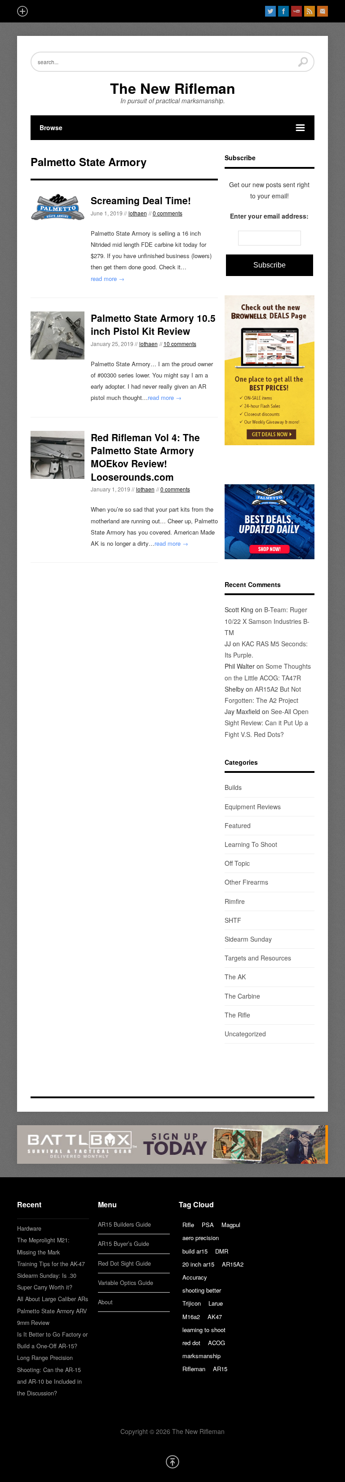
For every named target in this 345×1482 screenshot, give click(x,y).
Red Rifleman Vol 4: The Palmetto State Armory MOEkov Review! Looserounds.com (145, 456)
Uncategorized (245, 1033)
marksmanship (201, 1355)
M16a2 (191, 1316)
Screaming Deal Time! (141, 200)
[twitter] (270, 11)
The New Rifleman (172, 88)
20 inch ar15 (198, 1264)
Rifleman (193, 1368)
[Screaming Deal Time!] (57, 207)
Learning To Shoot (251, 844)
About (105, 1302)
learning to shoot (204, 1329)
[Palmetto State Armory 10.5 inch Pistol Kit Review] (57, 335)
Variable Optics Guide (125, 1283)
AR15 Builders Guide (124, 1224)
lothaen (137, 213)
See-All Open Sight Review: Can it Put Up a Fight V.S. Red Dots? (267, 722)
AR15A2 (232, 1264)
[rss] (309, 11)
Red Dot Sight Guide (124, 1263)
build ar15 (195, 1251)
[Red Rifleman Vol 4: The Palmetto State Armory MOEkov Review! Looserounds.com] (57, 455)
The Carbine (242, 995)
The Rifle (237, 1014)
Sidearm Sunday (248, 938)
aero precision (200, 1237)
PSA (208, 1224)
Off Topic (237, 863)
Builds (233, 787)
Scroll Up (172, 1462)
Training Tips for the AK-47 (51, 1264)
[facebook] (283, 11)
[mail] (322, 11)
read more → (107, 278)
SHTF (233, 920)
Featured (238, 825)
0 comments (167, 213)
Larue (215, 1303)
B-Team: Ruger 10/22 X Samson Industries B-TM (267, 620)
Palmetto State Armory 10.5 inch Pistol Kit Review (153, 324)
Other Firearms (246, 881)
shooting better (201, 1290)
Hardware (29, 1228)
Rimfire (235, 901)
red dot (191, 1342)
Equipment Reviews (253, 806)
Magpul (230, 1224)
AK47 (215, 1316)
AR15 (220, 1368)
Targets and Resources (258, 957)
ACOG (216, 1342)
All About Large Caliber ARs (52, 1299)
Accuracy (194, 1277)
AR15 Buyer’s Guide (123, 1244)
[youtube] (296, 11)
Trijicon (191, 1303)
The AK (235, 976)
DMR (221, 1251)
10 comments (180, 343)
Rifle (188, 1224)
